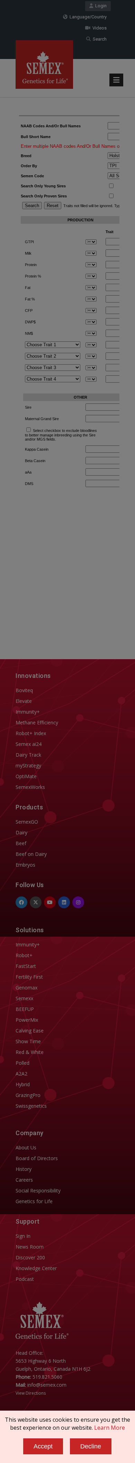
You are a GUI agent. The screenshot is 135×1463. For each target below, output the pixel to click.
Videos (98, 28)
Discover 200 (30, 1257)
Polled (22, 1063)
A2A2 (21, 1073)
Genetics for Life (34, 1201)
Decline (90, 1446)
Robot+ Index (31, 733)
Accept (43, 1446)
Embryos (25, 864)
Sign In (23, 1236)
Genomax (26, 987)
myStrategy (28, 765)
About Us (26, 1147)
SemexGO (27, 821)
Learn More (109, 1427)
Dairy (21, 832)
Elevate (24, 701)
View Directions (31, 1393)
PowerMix (27, 1020)
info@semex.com (46, 1384)
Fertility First (29, 976)
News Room (30, 1246)
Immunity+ (28, 711)
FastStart (26, 966)
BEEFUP (25, 1009)
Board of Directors (37, 1158)
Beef (21, 843)
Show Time (28, 1041)
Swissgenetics (31, 1106)
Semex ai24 (29, 744)
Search (99, 39)
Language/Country (87, 16)
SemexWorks (30, 787)
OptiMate (26, 776)
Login (100, 5)
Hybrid (23, 1084)
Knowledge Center (36, 1268)
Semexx (24, 998)
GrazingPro (28, 1095)
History (24, 1169)
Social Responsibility (38, 1190)
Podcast (25, 1279)
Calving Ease (30, 1030)
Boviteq (24, 690)
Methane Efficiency (37, 722)
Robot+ (24, 955)
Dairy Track (28, 754)
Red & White (30, 1052)
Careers (24, 1179)
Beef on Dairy (31, 854)
